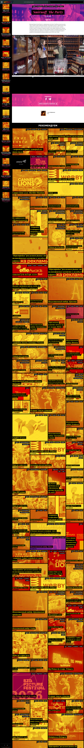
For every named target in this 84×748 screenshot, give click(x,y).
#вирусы (61, 6)
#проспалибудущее (78, 129)
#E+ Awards (26, 306)
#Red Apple (80, 469)
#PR (59, 360)
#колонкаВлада (69, 129)
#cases (45, 156)
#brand (28, 129)
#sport (63, 156)
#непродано (44, 129)
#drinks (76, 401)
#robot (41, 279)
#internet (58, 456)
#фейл (63, 362)
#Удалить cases (79, 145)
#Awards (33, 156)
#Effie (45, 265)
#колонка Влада (78, 211)
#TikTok (62, 129)
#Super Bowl (26, 292)
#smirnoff (51, 6)
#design (80, 456)
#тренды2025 (26, 444)
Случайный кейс (29, 2)
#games (17, 442)
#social (54, 211)
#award (74, 442)
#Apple (71, 184)
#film (38, 129)
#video (27, 580)
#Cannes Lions (33, 170)
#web (63, 224)
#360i (34, 6)
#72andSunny (40, 6)
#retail (81, 320)
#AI (55, 156)
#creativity (33, 129)
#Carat (45, 6)
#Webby (80, 170)
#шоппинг (80, 322)
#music (80, 156)
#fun (28, 320)
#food (45, 197)
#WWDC (80, 184)
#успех (63, 360)
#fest (59, 471)
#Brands (20, 578)
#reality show (19, 322)
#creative (80, 444)
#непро (80, 224)
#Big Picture (39, 156)
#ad (22, 170)
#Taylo (56, 6)
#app (72, 456)
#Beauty (72, 279)
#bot (53, 143)
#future (72, 238)
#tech (76, 184)
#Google (41, 415)
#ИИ (55, 592)
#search (63, 537)
